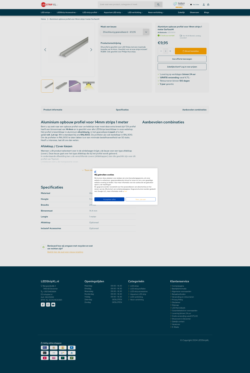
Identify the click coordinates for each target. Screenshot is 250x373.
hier (125, 191)
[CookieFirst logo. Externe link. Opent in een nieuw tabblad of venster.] (95, 172)
